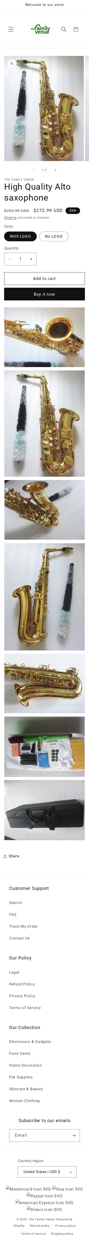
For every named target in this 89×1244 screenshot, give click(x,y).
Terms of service (33, 1233)
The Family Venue (42, 1219)
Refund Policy (22, 984)
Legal (14, 972)
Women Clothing (24, 1100)
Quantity (11, 248)
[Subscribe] (74, 1135)
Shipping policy (62, 1233)
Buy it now (44, 294)
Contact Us (19, 938)
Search (15, 902)
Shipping (10, 217)
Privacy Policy (22, 996)
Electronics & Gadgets (30, 1041)
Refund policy (40, 1225)
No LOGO (54, 236)
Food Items (20, 1053)
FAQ (13, 914)
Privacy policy (65, 1225)
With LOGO (20, 236)
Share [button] (14, 856)
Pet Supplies (21, 1077)
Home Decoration (25, 1065)
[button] (11, 29)
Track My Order (23, 926)
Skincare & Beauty (26, 1089)
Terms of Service (25, 1007)
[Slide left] (34, 170)
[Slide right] (55, 170)
